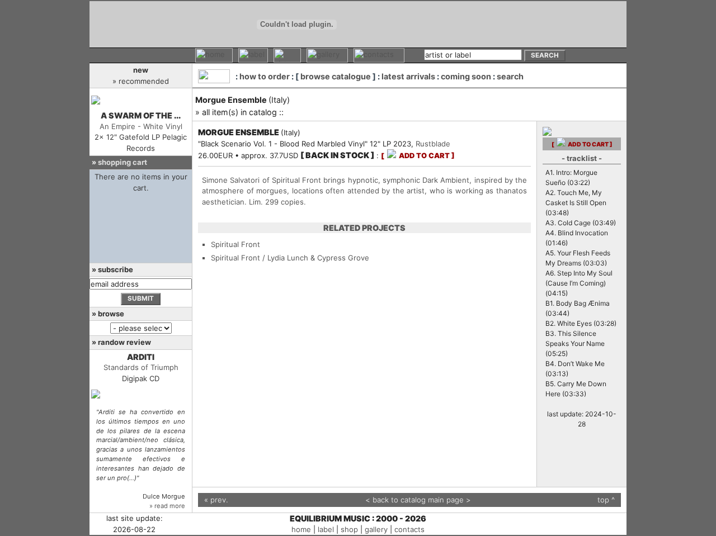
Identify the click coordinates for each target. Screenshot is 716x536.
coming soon (466, 76)
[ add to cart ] (418, 155)
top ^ (606, 499)
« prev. (216, 499)
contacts (409, 529)
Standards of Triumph (140, 367)
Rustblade (433, 143)
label (326, 529)
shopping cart (122, 162)
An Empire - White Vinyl (141, 126)
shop (349, 529)
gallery (376, 529)
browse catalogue (335, 76)
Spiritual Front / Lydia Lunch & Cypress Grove (290, 257)
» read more (167, 506)
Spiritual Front (235, 244)
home (301, 529)
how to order (264, 76)
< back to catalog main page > (418, 499)
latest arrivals (408, 76)
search (510, 76)
